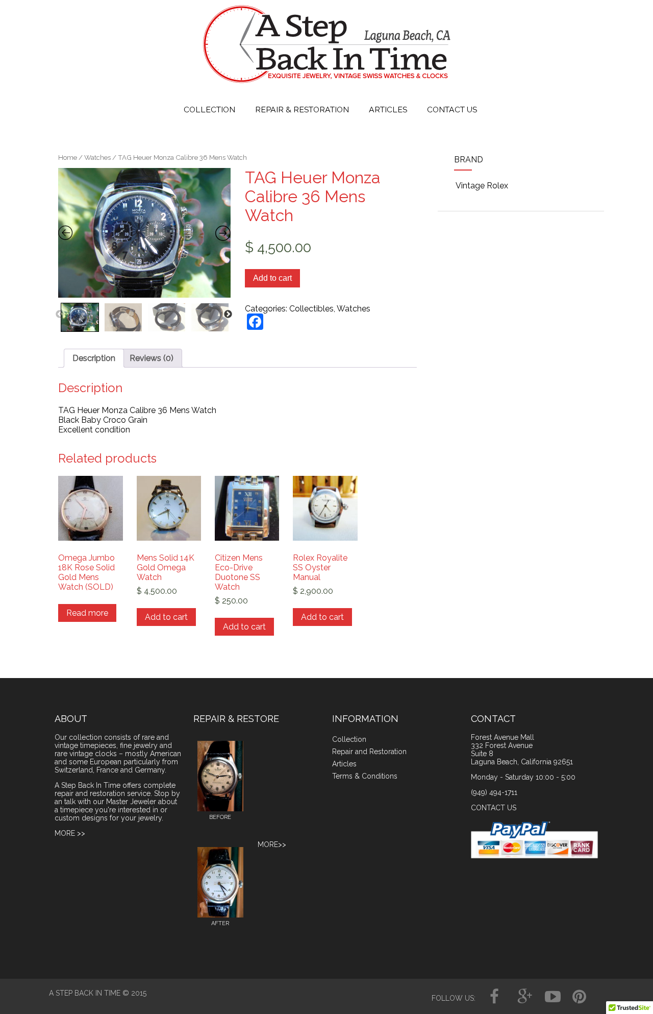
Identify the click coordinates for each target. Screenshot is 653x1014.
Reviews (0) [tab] (151, 358)
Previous (60, 314)
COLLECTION (209, 109)
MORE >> (70, 833)
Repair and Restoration (369, 751)
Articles (344, 764)
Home (67, 157)
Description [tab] (93, 358)
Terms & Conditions (364, 776)
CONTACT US (452, 109)
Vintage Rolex (482, 185)
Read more (87, 613)
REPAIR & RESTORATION (302, 109)
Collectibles (311, 308)
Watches (97, 157)
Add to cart (272, 278)
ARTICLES (388, 109)
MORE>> (272, 844)
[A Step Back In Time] (326, 85)
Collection (349, 739)
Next (228, 314)
